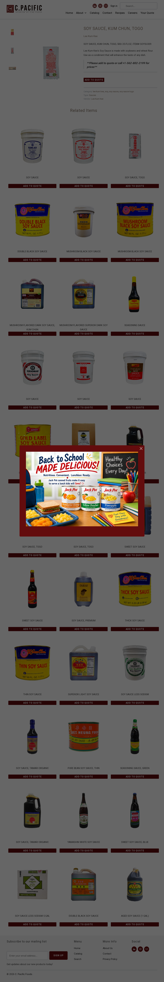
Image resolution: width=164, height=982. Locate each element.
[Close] (141, 448)
